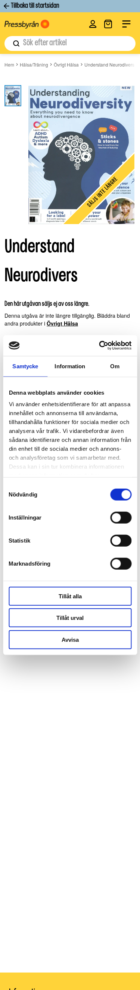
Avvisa (70, 639)
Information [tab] (70, 366)
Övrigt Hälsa (66, 64)
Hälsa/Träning (34, 64)
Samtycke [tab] (25, 366)
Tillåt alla (70, 596)
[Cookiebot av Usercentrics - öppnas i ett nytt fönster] (99, 345)
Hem (9, 64)
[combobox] (70, 43)
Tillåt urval (70, 618)
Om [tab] (114, 366)
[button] (92, 24)
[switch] (120, 517)
